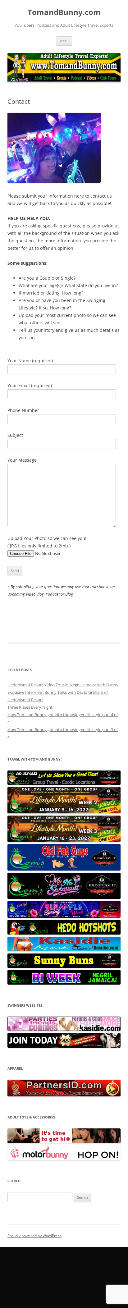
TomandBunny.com (64, 12)
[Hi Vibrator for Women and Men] (64, 1141)
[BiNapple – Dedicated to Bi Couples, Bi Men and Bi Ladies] (64, 916)
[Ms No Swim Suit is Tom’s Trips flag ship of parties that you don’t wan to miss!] (64, 897)
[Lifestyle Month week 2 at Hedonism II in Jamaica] (64, 812)
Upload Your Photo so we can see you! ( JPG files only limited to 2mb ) (46, 542)
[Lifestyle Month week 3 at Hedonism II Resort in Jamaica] (64, 840)
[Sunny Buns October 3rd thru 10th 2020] (64, 966)
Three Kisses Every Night (30, 707)
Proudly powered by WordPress (34, 1235)
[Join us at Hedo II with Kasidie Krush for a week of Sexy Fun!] (64, 950)
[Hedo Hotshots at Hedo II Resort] (64, 933)
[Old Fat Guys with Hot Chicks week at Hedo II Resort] (64, 869)
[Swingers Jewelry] (64, 1095)
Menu (64, 41)
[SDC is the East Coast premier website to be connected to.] (64, 1046)
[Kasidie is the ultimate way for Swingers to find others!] (64, 1029)
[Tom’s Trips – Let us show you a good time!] (64, 783)
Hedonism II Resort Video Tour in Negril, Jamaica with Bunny (62, 685)
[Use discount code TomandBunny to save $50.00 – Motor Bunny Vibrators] (64, 1158)
